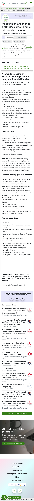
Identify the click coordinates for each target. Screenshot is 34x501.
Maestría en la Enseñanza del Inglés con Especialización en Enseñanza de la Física (14, 322)
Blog (17, 477)
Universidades (8, 8)
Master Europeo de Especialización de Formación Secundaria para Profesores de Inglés (14, 333)
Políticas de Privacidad (27, 499)
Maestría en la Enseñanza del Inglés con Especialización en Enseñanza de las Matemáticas (14, 365)
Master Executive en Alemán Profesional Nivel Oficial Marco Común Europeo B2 (14, 375)
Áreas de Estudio (17, 463)
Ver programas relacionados (13, 444)
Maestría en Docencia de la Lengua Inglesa (13, 386)
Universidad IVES (7, 389)
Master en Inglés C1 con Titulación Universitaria (11, 353)
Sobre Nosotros (17, 480)
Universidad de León (18, 8)
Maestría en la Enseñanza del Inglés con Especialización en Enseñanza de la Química (14, 394)
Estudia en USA (17, 470)
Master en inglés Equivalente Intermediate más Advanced (14, 344)
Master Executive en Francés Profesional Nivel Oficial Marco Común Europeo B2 (14, 404)
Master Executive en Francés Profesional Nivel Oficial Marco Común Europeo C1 (14, 311)
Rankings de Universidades (17, 474)
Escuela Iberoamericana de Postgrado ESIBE (14, 316)
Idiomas (9, 38)
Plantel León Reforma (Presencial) (14, 285)
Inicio (2, 8)
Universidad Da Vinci (9, 326)
